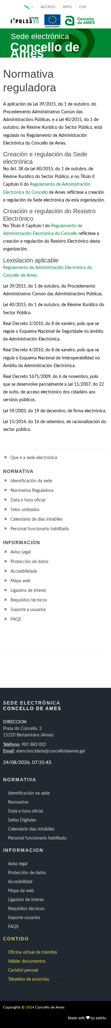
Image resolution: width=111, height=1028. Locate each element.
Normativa (18, 802)
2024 (30, 1007)
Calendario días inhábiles (31, 829)
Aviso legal (17, 864)
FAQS (15, 619)
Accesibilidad (20, 882)
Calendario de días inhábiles (36, 519)
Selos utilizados (24, 510)
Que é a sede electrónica (33, 458)
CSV (82, 7)
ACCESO (48, 7)
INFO (67, 7)
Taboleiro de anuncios (28, 979)
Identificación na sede (29, 793)
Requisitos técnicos (26, 909)
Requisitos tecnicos (28, 600)
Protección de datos (29, 562)
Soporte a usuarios (28, 610)
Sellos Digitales (22, 820)
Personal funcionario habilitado (39, 529)
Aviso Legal (20, 552)
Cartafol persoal (23, 970)
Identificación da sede (31, 481)
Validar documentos (27, 961)
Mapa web (20, 581)
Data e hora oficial (27, 500)
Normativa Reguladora (31, 490)
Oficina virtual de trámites (32, 952)
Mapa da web (21, 891)
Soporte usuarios (24, 918)
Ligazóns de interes (28, 590)
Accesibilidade (23, 571)
